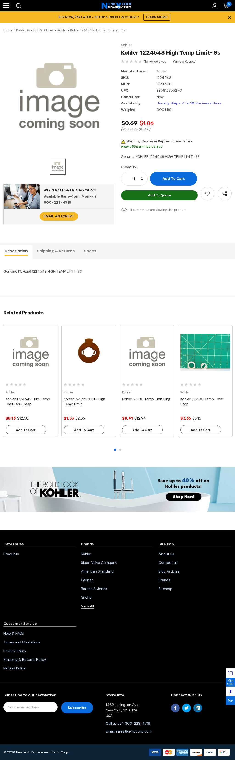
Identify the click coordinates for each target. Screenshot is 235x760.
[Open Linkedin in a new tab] (197, 708)
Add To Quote (159, 195)
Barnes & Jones (94, 588)
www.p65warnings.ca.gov (141, 146)
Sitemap (165, 588)
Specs (90, 251)
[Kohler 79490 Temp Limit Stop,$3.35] (205, 352)
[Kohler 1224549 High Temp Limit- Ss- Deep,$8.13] (30, 352)
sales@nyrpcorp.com (134, 731)
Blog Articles (169, 571)
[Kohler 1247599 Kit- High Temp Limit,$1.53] (89, 352)
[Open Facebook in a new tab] (175, 708)
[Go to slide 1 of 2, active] (115, 450)
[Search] (18, 5)
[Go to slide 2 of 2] (120, 450)
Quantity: (129, 167)
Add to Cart (26, 430)
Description (16, 251)
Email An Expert (59, 216)
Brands (164, 580)
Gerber (87, 580)
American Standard (97, 571)
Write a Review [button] (184, 61)
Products (11, 553)
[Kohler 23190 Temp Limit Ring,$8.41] (147, 352)
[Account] (214, 5)
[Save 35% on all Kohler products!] (117, 489)
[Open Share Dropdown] (225, 193)
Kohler (86, 553)
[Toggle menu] (6, 5)
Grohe (86, 597)
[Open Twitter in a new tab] (186, 708)
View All (87, 606)
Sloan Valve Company (99, 562)
